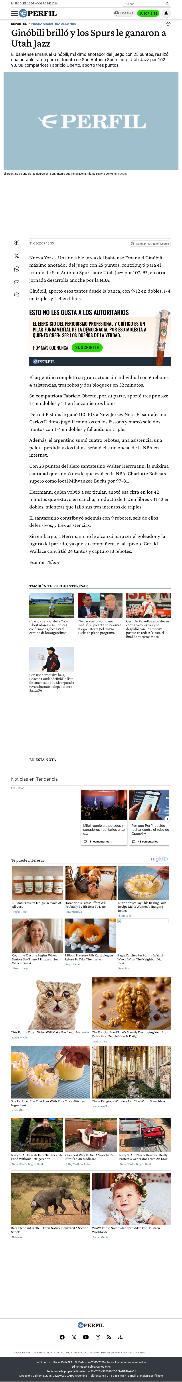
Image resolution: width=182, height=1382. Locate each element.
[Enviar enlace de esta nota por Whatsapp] (17, 269)
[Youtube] (86, 1337)
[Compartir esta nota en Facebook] (17, 242)
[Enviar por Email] (17, 282)
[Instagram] (98, 1337)
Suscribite (148, 13)
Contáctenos (63, 1352)
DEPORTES (19, 24)
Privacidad (81, 1352)
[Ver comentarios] (167, 24)
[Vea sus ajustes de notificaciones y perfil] (166, 13)
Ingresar (126, 13)
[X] (74, 1337)
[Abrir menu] (14, 13)
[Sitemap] (120, 1337)
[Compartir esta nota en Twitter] (17, 256)
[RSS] (109, 1337)
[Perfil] (91, 1327)
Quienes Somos (42, 1352)
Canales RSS (22, 1352)
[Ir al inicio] (38, 13)
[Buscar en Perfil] (167, 4)
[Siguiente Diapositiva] (167, 819)
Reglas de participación (116, 1352)
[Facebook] (62, 1338)
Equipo (94, 1352)
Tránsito (140, 1352)
